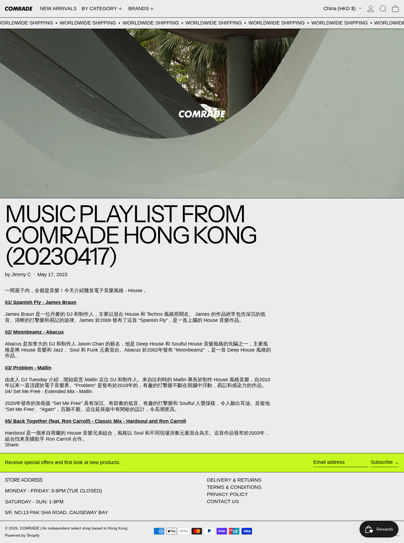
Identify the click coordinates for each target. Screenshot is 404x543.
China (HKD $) (340, 8)
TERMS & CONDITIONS (234, 487)
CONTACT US (223, 501)
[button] (383, 8)
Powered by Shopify (22, 535)
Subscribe (382, 462)
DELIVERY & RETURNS (234, 480)
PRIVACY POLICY (227, 494)
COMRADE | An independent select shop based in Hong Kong (73, 528)
